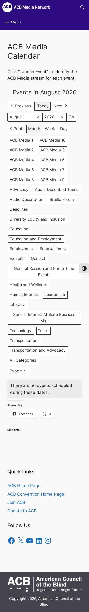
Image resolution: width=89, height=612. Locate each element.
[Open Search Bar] (82, 7)
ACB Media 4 (22, 159)
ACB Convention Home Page (35, 494)
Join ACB (16, 502)
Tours (43, 330)
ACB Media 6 (22, 169)
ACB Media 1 (21, 140)
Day (63, 128)
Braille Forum (62, 199)
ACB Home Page (23, 485)
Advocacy (19, 189)
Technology (20, 330)
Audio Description (26, 199)
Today (43, 105)
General (38, 258)
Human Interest (24, 294)
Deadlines (19, 209)
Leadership (54, 294)
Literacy (17, 304)
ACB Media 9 (52, 179)
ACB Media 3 (52, 149)
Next (58, 105)
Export (16, 370)
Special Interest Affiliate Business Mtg (44, 317)
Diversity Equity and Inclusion (37, 219)
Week (50, 128)
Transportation (23, 340)
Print (15, 130)
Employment (21, 248)
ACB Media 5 (52, 159)
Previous (23, 105)
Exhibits (17, 258)
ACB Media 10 (53, 140)
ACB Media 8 (22, 179)
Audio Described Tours (56, 189)
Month (34, 128)
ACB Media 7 (52, 169)
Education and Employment (35, 238)
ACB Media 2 (22, 149)
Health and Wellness (28, 284)
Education (19, 229)
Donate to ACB (22, 510)
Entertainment (53, 248)
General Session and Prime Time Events (44, 271)
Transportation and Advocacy (38, 350)
